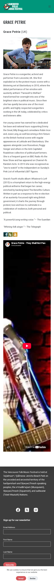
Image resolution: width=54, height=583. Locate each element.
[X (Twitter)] (27, 510)
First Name (7, 540)
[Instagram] (36, 510)
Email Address (9, 527)
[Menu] (49, 6)
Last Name (7, 552)
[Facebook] (18, 510)
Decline (32, 578)
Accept (21, 578)
